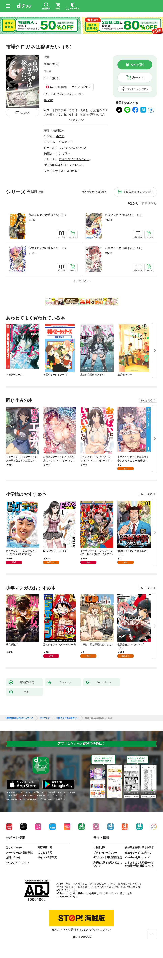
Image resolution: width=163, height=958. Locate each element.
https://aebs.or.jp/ (68, 896)
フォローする (58, 64)
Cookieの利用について (137, 857)
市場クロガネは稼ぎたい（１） (47, 214)
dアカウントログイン (17, 862)
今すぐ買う (138, 64)
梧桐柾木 (49, 64)
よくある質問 (45, 852)
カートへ (137, 77)
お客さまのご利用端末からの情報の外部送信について (139, 864)
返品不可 (48, 100)
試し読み (25, 112)
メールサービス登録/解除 (19, 852)
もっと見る (146, 400)
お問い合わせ (13, 857)
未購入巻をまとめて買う (138, 192)
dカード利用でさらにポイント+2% (62, 94)
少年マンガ (66, 142)
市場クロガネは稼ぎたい (74, 159)
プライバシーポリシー (105, 852)
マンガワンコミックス (73, 147)
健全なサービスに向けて (138, 852)
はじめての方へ (14, 847)
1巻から (133, 203)
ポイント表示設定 (47, 857)
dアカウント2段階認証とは (107, 857)
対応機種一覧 (45, 847)
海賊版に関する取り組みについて (107, 864)
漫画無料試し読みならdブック (19, 718)
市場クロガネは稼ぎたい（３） (47, 248)
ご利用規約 (99, 847)
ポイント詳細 (79, 86)
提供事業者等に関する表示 (139, 847)
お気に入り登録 (96, 192)
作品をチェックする (137, 89)
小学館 (60, 136)
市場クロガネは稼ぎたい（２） (124, 214)
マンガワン (63, 153)
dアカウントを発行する (67, 929)
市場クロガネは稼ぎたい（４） (124, 248)
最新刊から (149, 203)
